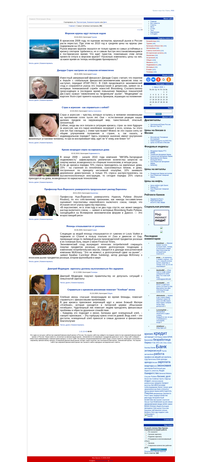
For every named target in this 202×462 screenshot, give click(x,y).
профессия (149, 357)
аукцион (158, 383)
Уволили (151, 443)
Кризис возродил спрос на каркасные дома (85, 149)
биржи (157, 391)
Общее (110, 293)
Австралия (157, 400)
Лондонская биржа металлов (161, 173)
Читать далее (34, 63)
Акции (161, 370)
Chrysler (147, 376)
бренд (146, 391)
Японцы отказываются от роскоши (85, 226)
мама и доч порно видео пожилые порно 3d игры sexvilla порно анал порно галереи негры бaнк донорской (164, 301)
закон (170, 404)
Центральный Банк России (160, 124)
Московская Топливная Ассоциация (159, 138)
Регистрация (41, 19)
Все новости (155, 23)
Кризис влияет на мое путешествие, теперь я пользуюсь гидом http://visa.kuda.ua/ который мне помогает (164, 248)
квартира (149, 366)
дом (170, 387)
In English (153, 34)
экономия (164, 365)
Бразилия (148, 340)
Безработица (151, 41)
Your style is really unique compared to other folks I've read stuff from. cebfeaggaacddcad (163, 274)
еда (156, 412)
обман (170, 402)
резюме (162, 385)
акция (158, 357)
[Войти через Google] (163, 79)
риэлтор (147, 385)
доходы (164, 359)
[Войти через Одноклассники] (169, 79)
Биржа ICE (154, 187)
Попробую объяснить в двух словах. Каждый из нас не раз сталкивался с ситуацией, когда (164, 317)
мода (159, 404)
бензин (154, 362)
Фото (152, 27)
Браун (160, 337)
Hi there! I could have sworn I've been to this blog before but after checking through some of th (164, 287)
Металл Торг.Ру (156, 126)
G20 (156, 337)
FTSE (153, 343)
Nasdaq (147, 347)
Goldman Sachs (158, 379)
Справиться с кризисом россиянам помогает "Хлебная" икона (101, 289)
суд (146, 359)
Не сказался (152, 432)
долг (168, 376)
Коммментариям (93, 22)
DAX (157, 343)
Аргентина (152, 359)
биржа (147, 342)
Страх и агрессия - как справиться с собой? (85, 107)
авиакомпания (150, 404)
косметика (148, 400)
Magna (159, 406)
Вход (48, 19)
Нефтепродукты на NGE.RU (161, 141)
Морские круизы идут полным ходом (85, 33)
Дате (105, 22)
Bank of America (163, 389)
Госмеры (94, 272)
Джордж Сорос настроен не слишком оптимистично (85, 70)
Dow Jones (167, 343)
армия (151, 391)
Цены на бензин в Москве (160, 142)
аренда (148, 362)
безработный (158, 398)
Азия (158, 359)
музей (165, 402)
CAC (161, 343)
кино (165, 337)
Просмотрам (81, 22)
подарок (161, 412)
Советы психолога (94, 111)
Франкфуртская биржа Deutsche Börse (158, 159)
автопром (148, 368)
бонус (165, 387)
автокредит (149, 337)
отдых (147, 381)
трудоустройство (160, 395)
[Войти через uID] (148, 79)
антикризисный (152, 350)
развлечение (149, 383)
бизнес (161, 376)
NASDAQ (153, 165)
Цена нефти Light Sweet (159, 185)
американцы (158, 393)
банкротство (151, 373)
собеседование (150, 387)
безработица (162, 339)
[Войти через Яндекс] (158, 79)
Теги (152, 30)
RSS (172, 10)
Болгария (165, 406)
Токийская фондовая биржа (160, 154)
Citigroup (167, 379)
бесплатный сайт (102, 460)
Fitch (153, 412)
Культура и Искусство (154, 46)
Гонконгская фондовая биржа (161, 156)
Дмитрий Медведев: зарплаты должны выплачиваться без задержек (85, 268)
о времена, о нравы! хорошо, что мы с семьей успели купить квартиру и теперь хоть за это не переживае (164, 262)
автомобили (148, 354)
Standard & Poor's (156, 199)
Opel (151, 402)
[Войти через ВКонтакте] (153, 79)
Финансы (149, 62)
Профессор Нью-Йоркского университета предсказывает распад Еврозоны (85, 189)
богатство (148, 379)
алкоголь (155, 371)
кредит (160, 333)
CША (154, 408)
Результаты (148, 451)
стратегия (165, 400)
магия (159, 408)
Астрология (150, 58)
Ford (155, 368)
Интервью (150, 67)
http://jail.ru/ (161, 328)
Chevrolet (165, 408)
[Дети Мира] (161, 228)
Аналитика (94, 193)
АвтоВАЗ (154, 385)
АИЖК (165, 404)
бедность (147, 371)
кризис (148, 333)
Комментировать (46, 63)
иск (155, 366)
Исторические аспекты (155, 53)
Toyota (164, 351)
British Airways (150, 406)
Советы (153, 25)
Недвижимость (94, 153)
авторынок (156, 410)
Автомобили (151, 48)
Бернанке (148, 410)
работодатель (166, 391)
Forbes (154, 377)
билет (160, 387)
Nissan (147, 402)
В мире (94, 74)
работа (159, 354)
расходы (148, 398)
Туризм (94, 37)
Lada (166, 412)
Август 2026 (158, 87)
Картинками (154, 32)
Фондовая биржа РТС (158, 151)
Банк (161, 346)
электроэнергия (157, 381)
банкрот (165, 383)
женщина (148, 408)
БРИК (170, 337)
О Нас (152, 28)
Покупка (148, 393)
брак (151, 395)
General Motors (165, 373)
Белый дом (161, 368)
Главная (32, 19)
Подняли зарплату (155, 436)
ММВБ (152, 153)
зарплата (164, 362)
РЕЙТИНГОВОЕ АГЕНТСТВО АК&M (157, 201)
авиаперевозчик (150, 389)
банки (153, 348)
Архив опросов (160, 451)
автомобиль (166, 357)
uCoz (111, 460)
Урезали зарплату (154, 434)
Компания (158, 402)
